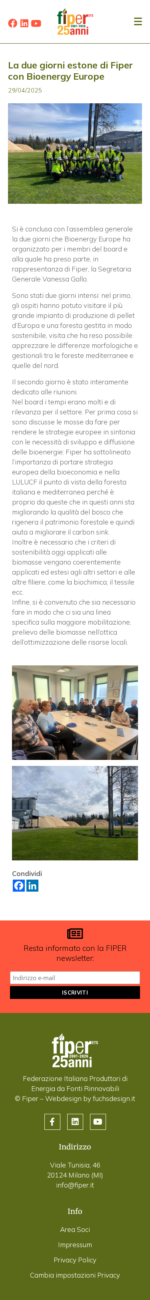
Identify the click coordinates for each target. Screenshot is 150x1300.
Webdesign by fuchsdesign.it (90, 1098)
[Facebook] (12, 23)
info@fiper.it (75, 1185)
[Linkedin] (24, 23)
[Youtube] (35, 23)
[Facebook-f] (52, 1122)
